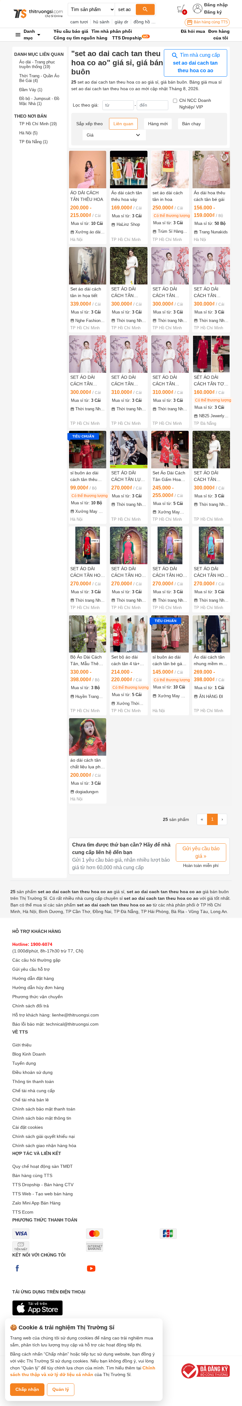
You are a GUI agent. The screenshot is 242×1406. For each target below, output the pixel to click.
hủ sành (101, 21)
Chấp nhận (27, 1389)
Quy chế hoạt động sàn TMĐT (42, 1166)
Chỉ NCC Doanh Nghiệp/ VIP (195, 103)
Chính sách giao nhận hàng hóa (44, 1145)
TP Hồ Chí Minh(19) (38, 123)
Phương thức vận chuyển (37, 996)
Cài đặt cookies (27, 1127)
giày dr (121, 21)
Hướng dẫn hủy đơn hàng (38, 987)
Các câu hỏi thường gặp (36, 960)
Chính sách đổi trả (30, 1005)
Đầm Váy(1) (30, 89)
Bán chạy (191, 123)
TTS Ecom (22, 1212)
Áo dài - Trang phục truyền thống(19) (37, 64)
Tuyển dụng (24, 1063)
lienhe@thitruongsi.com (75, 1014)
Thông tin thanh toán (33, 1081)
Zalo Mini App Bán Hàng (36, 1202)
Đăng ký (213, 12)
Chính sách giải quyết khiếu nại (43, 1136)
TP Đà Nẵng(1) (33, 141)
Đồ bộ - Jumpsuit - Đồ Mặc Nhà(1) (39, 101)
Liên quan (123, 123)
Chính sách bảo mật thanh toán (43, 1108)
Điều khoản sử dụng (32, 1072)
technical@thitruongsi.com (72, 1024)
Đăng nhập (216, 4)
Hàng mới (158, 123)
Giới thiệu (22, 1044)
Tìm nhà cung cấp (196, 62)
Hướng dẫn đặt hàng (33, 978)
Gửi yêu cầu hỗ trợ (31, 969)
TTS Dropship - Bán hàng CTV (42, 1184)
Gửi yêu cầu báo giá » (201, 852)
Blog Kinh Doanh (29, 1054)
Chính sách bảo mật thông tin (41, 1118)
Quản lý (60, 1389)
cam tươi (79, 21)
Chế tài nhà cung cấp (33, 1090)
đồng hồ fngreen (150, 21)
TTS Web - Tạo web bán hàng (42, 1193)
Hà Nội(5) (28, 133)
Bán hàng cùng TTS (210, 22)
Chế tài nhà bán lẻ (30, 1099)
